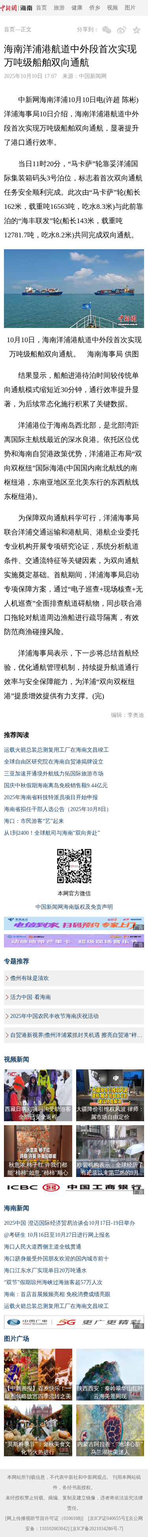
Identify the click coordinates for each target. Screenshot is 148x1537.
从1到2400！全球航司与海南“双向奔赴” (52, 833)
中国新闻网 (93, 76)
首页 (41, 8)
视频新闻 (16, 1059)
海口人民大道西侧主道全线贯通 (42, 1247)
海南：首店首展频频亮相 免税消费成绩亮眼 (57, 1294)
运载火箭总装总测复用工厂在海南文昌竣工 (56, 750)
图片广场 (16, 1338)
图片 (130, 8)
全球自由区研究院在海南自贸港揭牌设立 (53, 762)
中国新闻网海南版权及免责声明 (74, 907)
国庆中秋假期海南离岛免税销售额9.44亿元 (56, 785)
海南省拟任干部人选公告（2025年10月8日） (58, 809)
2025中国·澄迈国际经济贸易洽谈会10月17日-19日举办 (69, 1223)
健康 (76, 8)
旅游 (59, 8)
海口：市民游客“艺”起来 (34, 821)
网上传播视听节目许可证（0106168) (44, 1518)
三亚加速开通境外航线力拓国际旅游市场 (53, 774)
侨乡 (94, 8)
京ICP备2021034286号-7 (97, 1528)
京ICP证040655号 (108, 1518)
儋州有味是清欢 (29, 978)
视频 (112, 8)
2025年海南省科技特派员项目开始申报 (51, 797)
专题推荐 (16, 961)
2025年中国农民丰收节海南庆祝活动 (54, 1016)
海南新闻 (16, 1208)
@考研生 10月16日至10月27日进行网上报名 (57, 1235)
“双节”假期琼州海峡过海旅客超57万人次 (53, 1282)
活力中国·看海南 (30, 997)
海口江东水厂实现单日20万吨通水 (45, 1271)
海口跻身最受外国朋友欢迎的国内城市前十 (56, 1259)
